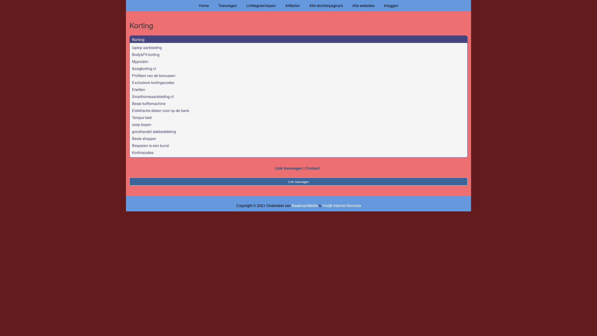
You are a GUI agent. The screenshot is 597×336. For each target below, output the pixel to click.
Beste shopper (144, 138)
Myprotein (140, 61)
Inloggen (391, 5)
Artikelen (292, 5)
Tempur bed (142, 117)
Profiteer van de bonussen (153, 75)
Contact (313, 168)
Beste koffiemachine (149, 103)
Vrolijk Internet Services (341, 205)
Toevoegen (227, 5)
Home (204, 5)
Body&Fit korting (146, 54)
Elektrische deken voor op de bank (160, 110)
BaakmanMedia (305, 205)
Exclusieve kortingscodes (153, 82)
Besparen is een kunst (150, 145)
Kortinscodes (143, 152)
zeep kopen (141, 124)
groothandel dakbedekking (154, 131)
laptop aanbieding (147, 47)
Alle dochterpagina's (326, 5)
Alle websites (363, 5)
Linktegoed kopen (261, 5)
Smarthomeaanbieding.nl (153, 96)
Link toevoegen (288, 168)
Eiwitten (138, 89)
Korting (138, 39)
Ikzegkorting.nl (144, 68)
